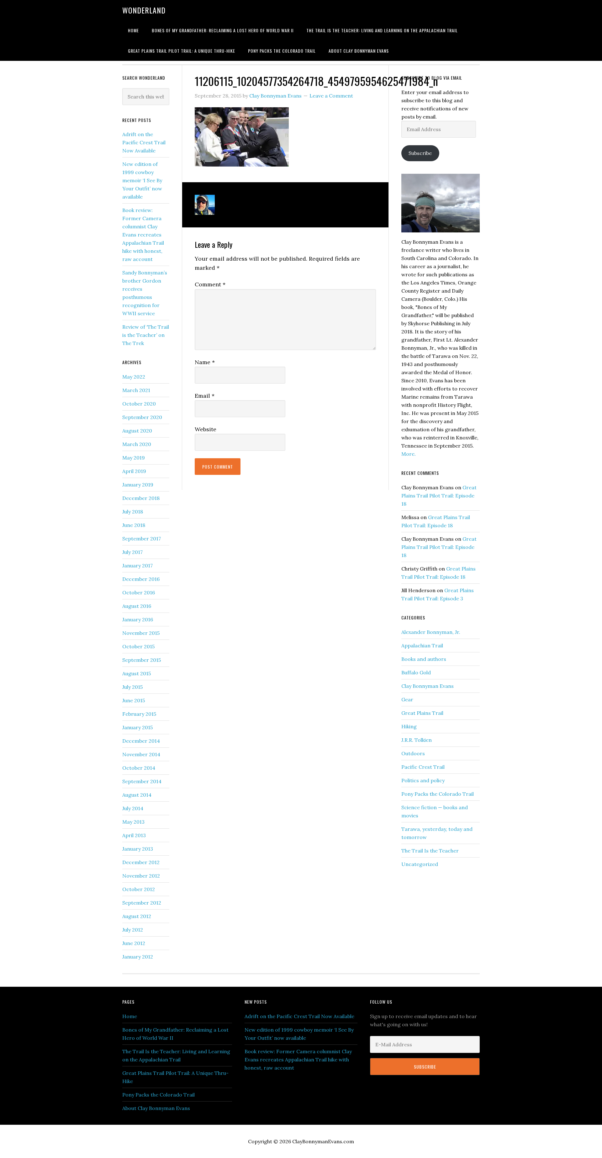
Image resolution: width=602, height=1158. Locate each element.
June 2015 (133, 700)
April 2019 (134, 471)
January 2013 (137, 849)
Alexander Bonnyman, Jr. (430, 632)
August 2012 (136, 916)
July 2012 (132, 930)
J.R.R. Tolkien (416, 740)
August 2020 (137, 431)
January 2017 (137, 565)
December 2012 (141, 862)
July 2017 (132, 552)
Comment (210, 284)
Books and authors (423, 659)
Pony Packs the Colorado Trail (437, 794)
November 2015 (141, 633)
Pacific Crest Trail (423, 767)
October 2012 (138, 889)
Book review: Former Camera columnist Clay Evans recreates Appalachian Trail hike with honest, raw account (143, 234)
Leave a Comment (331, 96)
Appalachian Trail (422, 645)
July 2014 (132, 808)
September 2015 (141, 660)
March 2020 (136, 444)
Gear (407, 699)
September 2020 (142, 417)
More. (408, 454)
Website (205, 429)
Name (205, 362)
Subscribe (420, 153)
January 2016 (137, 619)
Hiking (409, 726)
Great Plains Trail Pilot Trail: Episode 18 (439, 495)
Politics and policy (423, 780)
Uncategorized (419, 864)
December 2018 (141, 498)
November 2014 (141, 754)
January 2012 (137, 956)
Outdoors (413, 753)
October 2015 (138, 646)
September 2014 (141, 781)
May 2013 (133, 822)
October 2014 (138, 768)
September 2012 (141, 903)
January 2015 (137, 727)
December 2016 (141, 579)
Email (204, 395)
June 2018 (133, 525)
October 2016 (138, 592)
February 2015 (139, 714)
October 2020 (139, 404)
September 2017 (141, 538)
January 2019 (137, 484)
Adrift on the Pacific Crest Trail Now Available (144, 142)
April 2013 (134, 835)
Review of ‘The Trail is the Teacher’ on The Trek (145, 335)
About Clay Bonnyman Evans (156, 1108)
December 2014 (141, 741)
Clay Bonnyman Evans (427, 686)
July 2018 (132, 511)
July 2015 (132, 687)
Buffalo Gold (416, 672)
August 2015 (136, 673)
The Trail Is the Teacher (430, 850)
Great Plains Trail (422, 713)
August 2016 (136, 606)
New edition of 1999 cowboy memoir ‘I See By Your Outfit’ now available (142, 180)
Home (129, 1016)
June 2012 (133, 943)
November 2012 (141, 876)
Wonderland (144, 10)
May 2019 (133, 457)
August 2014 (136, 795)
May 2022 (133, 377)
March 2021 (136, 390)
